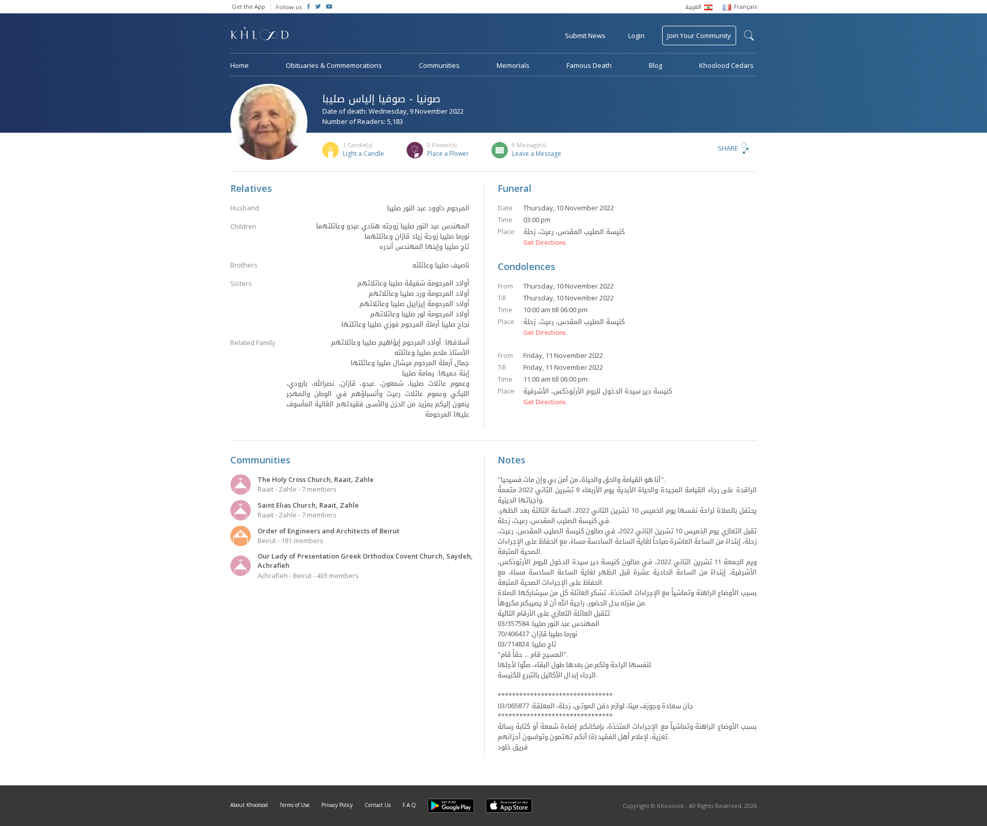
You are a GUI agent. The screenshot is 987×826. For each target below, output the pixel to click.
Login (636, 35)
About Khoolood (249, 805)
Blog (655, 65)
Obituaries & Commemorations (334, 65)
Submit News (585, 35)
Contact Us (377, 805)
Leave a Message (536, 153)
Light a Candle (363, 153)
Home (239, 65)
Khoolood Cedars (726, 65)
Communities (439, 65)
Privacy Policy (337, 805)
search (749, 35)
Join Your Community (699, 35)
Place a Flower (448, 153)
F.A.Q (409, 805)
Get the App (248, 6)
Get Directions (544, 243)
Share (728, 148)
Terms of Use (294, 805)
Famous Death (589, 65)
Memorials (513, 65)
